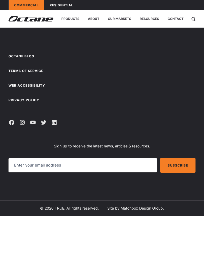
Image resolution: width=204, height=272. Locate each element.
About (93, 19)
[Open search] (193, 19)
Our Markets (119, 19)
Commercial (29, 5)
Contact (176, 19)
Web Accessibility (26, 85)
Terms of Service (25, 71)
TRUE (59, 208)
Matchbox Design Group (142, 208)
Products (70, 19)
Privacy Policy (23, 100)
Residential (64, 5)
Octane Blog (21, 56)
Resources (149, 19)
